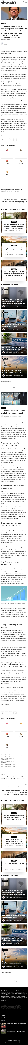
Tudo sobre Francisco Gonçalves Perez (8, 770)
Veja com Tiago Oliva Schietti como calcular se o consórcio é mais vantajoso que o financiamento (14, 274)
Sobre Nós (3, 1017)
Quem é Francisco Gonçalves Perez (8, 766)
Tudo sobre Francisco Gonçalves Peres (8, 768)
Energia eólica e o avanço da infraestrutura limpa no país (11, 371)
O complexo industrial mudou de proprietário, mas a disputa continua (16, 1030)
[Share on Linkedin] (15, 712)
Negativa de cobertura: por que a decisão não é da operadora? (13, 348)
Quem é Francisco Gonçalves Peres (8, 764)
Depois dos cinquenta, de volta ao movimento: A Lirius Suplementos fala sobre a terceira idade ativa (14, 250)
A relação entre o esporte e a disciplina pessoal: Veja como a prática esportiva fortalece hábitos (14, 201)
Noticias (4, 23)
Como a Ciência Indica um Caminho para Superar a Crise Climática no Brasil (13, 778)
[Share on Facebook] (2, 712)
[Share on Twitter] (6, 712)
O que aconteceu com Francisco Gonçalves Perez (7, 762)
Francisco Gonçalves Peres (6, 754)
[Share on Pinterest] (10, 712)
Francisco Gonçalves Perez (6, 756)
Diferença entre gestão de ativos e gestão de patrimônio (13, 325)
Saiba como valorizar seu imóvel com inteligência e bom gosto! (16, 1024)
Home (2, 1013)
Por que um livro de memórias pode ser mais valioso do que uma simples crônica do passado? (14, 226)
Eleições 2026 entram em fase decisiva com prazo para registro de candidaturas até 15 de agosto (13, 301)
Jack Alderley (6, 42)
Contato (3, 1015)
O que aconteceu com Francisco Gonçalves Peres (7, 759)
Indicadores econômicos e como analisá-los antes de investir (11, 190)
